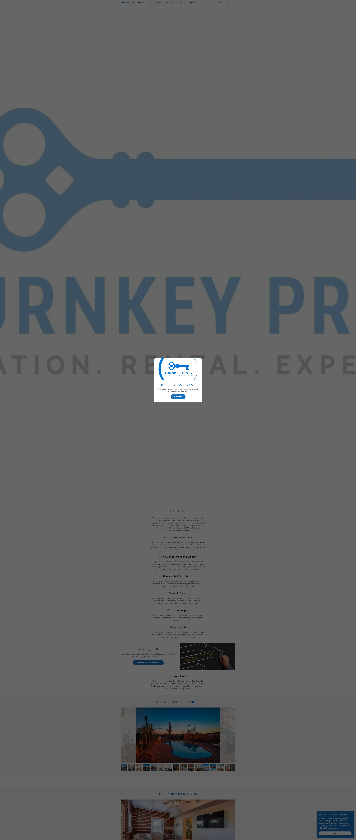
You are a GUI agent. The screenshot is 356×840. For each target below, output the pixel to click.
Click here (178, 396)
